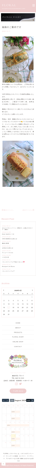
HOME (18, 323)
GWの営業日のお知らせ (9, 239)
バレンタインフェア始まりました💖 (13, 262)
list (32, 400)
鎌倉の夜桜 (5, 243)
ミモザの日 (5, 257)
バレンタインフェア (8, 271)
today (12, 400)
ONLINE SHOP (18, 341)
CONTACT (18, 346)
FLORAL (9, 5)
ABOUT (18, 328)
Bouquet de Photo (8, 266)
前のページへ (9, 210)
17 (9, 307)
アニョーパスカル (7, 252)
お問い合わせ (19, 391)
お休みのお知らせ (7, 248)
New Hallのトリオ (8, 234)
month (28, 400)
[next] (7, 400)
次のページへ (27, 210)
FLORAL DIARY (18, 337)
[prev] (4, 400)
